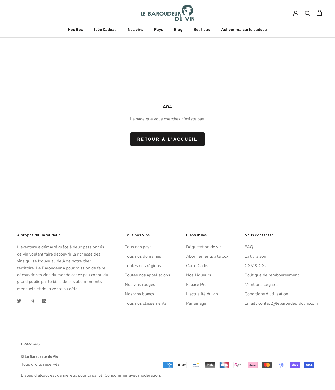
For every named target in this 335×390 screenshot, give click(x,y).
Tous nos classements (146, 303)
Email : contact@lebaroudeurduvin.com (281, 303)
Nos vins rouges (140, 284)
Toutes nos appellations (147, 275)
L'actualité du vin (202, 294)
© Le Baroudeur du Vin (39, 356)
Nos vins (135, 29)
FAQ (249, 247)
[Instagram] (32, 300)
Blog (178, 29)
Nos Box (75, 29)
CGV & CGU (256, 266)
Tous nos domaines (143, 256)
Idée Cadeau (105, 29)
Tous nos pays (138, 247)
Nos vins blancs (139, 294)
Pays (158, 29)
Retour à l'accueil (167, 139)
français (30, 344)
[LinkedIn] (44, 300)
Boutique (201, 29)
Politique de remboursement (272, 275)
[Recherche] (307, 13)
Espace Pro (196, 284)
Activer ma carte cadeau (244, 29)
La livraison (255, 256)
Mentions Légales (261, 284)
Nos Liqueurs (198, 275)
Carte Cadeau (199, 266)
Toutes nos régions (143, 266)
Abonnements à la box (207, 256)
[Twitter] (19, 300)
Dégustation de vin (204, 247)
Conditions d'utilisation (266, 294)
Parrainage (196, 303)
